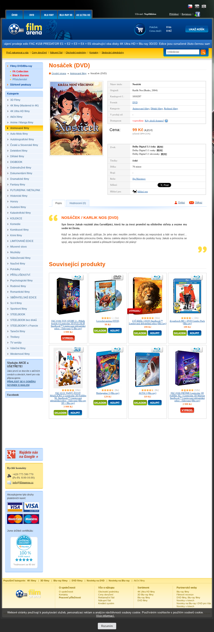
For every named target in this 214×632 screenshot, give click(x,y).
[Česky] (190, 6)
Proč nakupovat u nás (17, 52)
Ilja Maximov (139, 178)
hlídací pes (143, 191)
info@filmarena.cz (23, 482)
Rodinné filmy (171, 108)
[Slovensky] (197, 6)
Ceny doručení (39, 52)
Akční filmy (139, 580)
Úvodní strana (59, 73)
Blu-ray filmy (144, 597)
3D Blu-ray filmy (146, 594)
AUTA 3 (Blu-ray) (147, 393)
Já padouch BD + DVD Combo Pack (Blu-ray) (187, 322)
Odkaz (198, 202)
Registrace (186, 14)
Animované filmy (78, 73)
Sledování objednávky (113, 52)
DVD (135, 102)
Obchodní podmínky (76, 52)
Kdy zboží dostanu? (154, 120)
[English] (203, 6)
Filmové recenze (185, 594)
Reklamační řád (106, 597)
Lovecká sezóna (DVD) (107, 321)
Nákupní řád (56, 52)
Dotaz (181, 202)
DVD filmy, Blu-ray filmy (188, 597)
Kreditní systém (106, 603)
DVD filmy (143, 600)
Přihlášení (174, 14)
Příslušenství (20, 79)
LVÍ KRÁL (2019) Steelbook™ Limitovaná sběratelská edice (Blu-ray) (147, 322)
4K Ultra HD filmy (146, 591)
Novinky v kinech (185, 600)
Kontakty (93, 52)
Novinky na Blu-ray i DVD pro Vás (194, 603)
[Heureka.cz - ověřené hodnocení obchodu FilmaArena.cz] (24, 567)
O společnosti (66, 591)
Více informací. (105, 615)
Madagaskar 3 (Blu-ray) (107, 393)
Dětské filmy (157, 108)
